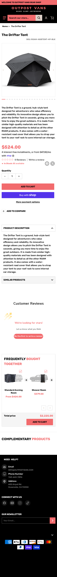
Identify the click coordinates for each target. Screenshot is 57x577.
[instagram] (20, 503)
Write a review (36, 160)
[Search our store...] (39, 18)
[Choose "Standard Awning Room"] (20, 371)
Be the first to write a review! (28, 336)
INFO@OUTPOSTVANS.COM (20, 470)
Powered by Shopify (37, 554)
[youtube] (12, 503)
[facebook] (4, 503)
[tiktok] (27, 503)
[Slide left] (3, 70)
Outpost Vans (24, 554)
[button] (4, 18)
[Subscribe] (52, 520)
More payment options (28, 202)
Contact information (28, 572)
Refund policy (28, 569)
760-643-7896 (15, 477)
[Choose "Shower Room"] (45, 371)
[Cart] (52, 18)
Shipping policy (28, 565)
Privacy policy (28, 562)
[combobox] (24, 18)
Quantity (6, 170)
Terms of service (28, 559)
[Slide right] (53, 70)
